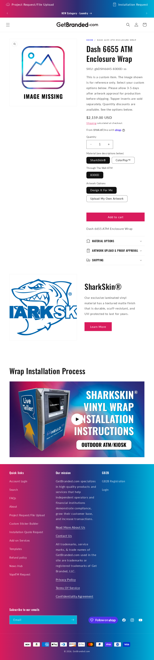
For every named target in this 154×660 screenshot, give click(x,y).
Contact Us (64, 535)
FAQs (12, 498)
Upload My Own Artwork (107, 198)
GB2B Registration (113, 481)
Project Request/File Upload (33, 4)
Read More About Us (70, 527)
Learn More (98, 326)
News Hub (16, 566)
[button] (8, 25)
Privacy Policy (66, 579)
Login (105, 489)
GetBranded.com (81, 651)
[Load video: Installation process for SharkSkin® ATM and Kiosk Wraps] (77, 419)
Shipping (91, 123)
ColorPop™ (123, 160)
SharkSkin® (98, 160)
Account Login (18, 481)
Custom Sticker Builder (23, 523)
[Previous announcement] (7, 13)
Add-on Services (19, 540)
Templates (15, 549)
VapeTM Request (19, 574)
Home (89, 40)
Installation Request (133, 4)
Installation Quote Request (26, 532)
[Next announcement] (147, 13)
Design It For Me (101, 190)
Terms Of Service (68, 588)
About (13, 506)
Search (13, 489)
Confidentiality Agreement (74, 596)
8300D (94, 175)
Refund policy (18, 557)
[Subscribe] (73, 619)
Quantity (91, 136)
